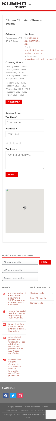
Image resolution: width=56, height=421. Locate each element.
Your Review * (12, 149)
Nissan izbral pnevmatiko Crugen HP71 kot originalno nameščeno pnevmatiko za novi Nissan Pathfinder (16, 345)
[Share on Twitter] (23, 236)
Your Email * (11, 129)
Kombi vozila (36, 303)
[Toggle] (53, 293)
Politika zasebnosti (32, 407)
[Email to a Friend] (27, 236)
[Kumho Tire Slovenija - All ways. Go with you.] (14, 5)
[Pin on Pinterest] (31, 236)
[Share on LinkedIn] (36, 236)
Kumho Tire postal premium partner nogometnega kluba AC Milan (17, 314)
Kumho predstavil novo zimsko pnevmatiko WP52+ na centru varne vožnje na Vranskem (17, 299)
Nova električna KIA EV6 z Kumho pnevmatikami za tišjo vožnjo (17, 327)
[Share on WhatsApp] (14, 236)
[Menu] (29, 5)
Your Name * (11, 117)
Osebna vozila (37, 293)
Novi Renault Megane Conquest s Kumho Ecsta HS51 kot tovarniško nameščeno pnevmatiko (14, 367)
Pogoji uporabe (15, 407)
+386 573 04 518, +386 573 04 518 (32, 41)
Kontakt (15, 102)
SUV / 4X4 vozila (38, 298)
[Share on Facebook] (18, 236)
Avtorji (45, 407)
